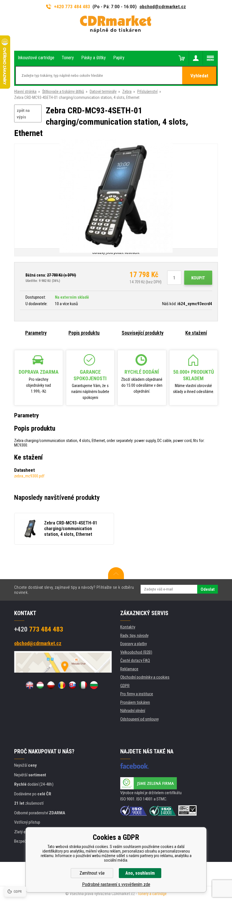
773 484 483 (38, 629)
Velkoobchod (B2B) (136, 652)
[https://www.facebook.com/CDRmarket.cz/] (134, 766)
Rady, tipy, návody (134, 635)
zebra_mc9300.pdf (29, 476)
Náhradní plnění (132, 710)
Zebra (127, 91)
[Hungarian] (40, 685)
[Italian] (83, 685)
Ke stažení (196, 333)
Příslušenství (147, 91)
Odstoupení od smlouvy (139, 719)
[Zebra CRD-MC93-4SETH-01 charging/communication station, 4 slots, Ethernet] (116, 196)
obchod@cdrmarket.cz (162, 6)
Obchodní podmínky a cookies (144, 677)
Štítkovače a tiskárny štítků (63, 91)
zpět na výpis (23, 114)
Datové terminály (103, 91)
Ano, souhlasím (140, 873)
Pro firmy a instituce (136, 693)
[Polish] (51, 685)
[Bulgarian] (94, 685)
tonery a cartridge (152, 893)
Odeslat (207, 589)
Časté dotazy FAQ (135, 660)
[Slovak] (72, 685)
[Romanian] (62, 685)
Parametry (36, 333)
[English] (29, 685)
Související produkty (143, 333)
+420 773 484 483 (72, 6)
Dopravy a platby (133, 643)
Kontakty (127, 627)
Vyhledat (199, 75)
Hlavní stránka (25, 91)
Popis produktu (84, 333)
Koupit (198, 277)
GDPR (125, 685)
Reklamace (129, 669)
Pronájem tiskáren (135, 702)
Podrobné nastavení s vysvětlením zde (116, 884)
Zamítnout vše (92, 873)
